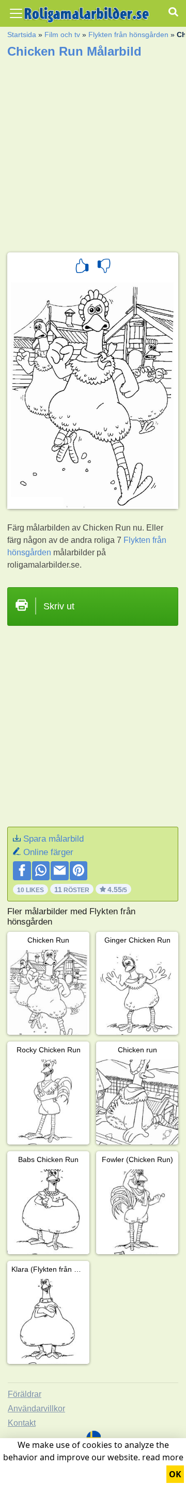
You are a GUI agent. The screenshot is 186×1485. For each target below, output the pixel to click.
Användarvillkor (36, 1408)
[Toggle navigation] (16, 13)
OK (175, 1474)
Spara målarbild (53, 839)
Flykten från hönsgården (128, 34)
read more (162, 1457)
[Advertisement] (93, 152)
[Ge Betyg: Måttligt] (104, 267)
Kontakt (22, 1423)
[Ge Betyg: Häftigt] (82, 267)
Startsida (21, 34)
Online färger (48, 852)
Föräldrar (24, 1394)
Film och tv (62, 34)
